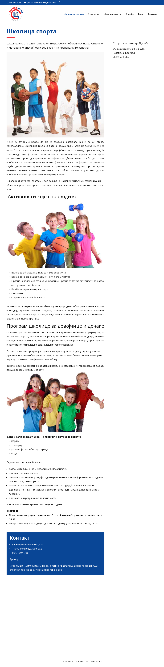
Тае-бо (130, 14)
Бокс (140, 14)
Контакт (152, 14)
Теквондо (93, 14)
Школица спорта (74, 14)
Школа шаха (111, 14)
